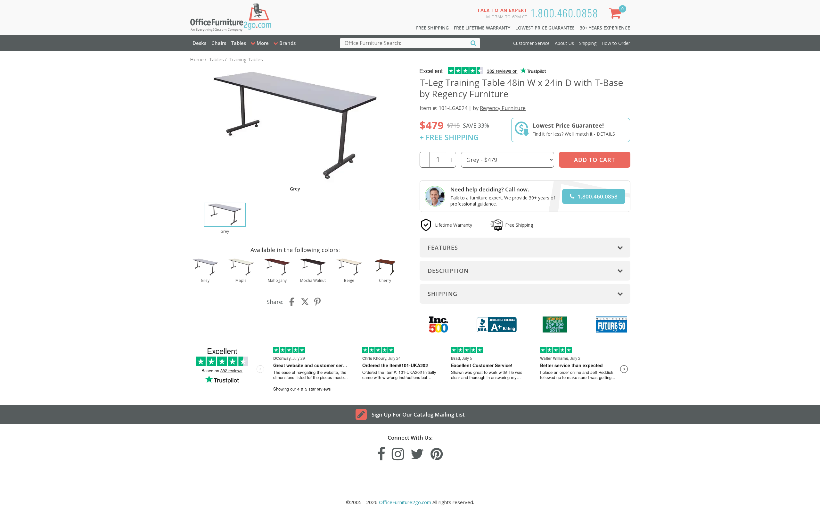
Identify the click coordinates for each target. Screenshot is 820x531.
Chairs (218, 43)
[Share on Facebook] (292, 302)
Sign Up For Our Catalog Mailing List (418, 414)
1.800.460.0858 (564, 12)
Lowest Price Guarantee (545, 28)
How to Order (616, 43)
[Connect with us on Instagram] (398, 452)
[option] (224, 218)
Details (606, 134)
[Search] (473, 42)
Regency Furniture (503, 108)
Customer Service (531, 43)
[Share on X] (305, 302)
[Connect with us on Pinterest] (437, 452)
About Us (564, 43)
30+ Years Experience (605, 28)
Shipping (587, 43)
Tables (238, 43)
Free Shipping (432, 28)
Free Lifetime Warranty (482, 28)
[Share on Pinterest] (317, 302)
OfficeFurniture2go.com (405, 502)
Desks (199, 43)
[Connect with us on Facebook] (381, 452)
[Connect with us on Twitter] (417, 452)
